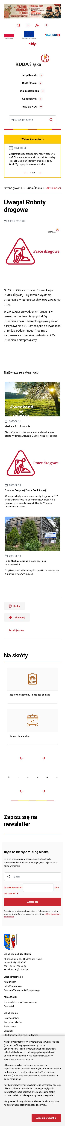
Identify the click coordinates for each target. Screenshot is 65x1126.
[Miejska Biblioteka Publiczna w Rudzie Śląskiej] (37, 777)
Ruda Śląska (29, 83)
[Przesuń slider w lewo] (21, 758)
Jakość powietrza (13, 986)
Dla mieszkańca (29, 90)
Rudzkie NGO (29, 106)
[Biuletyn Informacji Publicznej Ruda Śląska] (32, 44)
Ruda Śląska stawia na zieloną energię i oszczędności (32, 546)
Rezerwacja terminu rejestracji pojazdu (32, 686)
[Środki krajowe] (9, 35)
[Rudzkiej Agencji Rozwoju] (18, 777)
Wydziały (8, 1030)
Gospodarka (29, 98)
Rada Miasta (10, 1026)
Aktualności (53, 188)
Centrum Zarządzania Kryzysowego (22, 990)
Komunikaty (10, 982)
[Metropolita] (8, 777)
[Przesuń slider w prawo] (43, 758)
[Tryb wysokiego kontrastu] (18, 25)
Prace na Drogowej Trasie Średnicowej (32, 159)
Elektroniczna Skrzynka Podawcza (21, 1035)
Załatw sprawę (11, 1018)
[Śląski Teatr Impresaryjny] (47, 777)
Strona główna (13, 188)
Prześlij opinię (16, 630)
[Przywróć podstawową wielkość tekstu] (37, 25)
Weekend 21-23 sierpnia (32, 410)
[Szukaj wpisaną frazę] (52, 120)
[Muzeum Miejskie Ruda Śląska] (28, 777)
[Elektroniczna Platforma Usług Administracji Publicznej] (52, 35)
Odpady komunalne (32, 727)
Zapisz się (32, 902)
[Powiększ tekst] (46, 25)
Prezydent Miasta (13, 1022)
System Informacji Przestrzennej (20, 1002)
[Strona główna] (32, 60)
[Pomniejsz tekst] (28, 25)
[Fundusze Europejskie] (29, 35)
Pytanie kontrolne (13, 887)
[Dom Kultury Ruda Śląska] (57, 777)
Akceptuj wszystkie (46, 1118)
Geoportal (9, 1006)
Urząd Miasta (29, 75)
